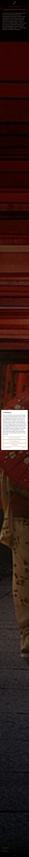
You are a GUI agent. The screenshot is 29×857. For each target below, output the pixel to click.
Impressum (24, 447)
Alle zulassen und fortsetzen (14, 437)
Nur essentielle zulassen (14, 441)
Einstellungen (14, 444)
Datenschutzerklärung (7, 447)
